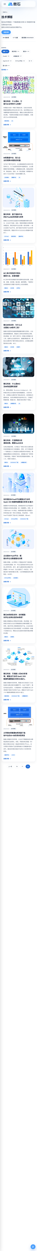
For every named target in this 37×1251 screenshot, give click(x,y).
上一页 (10, 766)
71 (22, 766)
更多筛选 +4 (4, 69)
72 (28, 766)
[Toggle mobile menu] (5, 4)
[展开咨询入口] (33, 1246)
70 (17, 766)
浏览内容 (6, 32)
